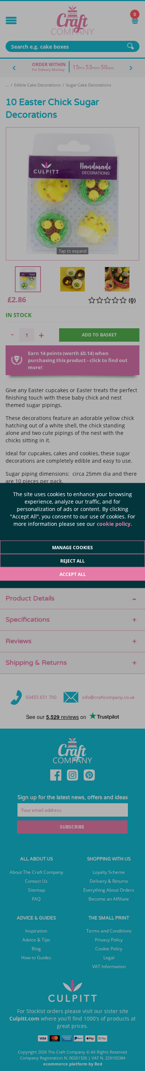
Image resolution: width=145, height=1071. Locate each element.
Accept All (72, 574)
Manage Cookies (72, 547)
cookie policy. (114, 523)
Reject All (72, 561)
